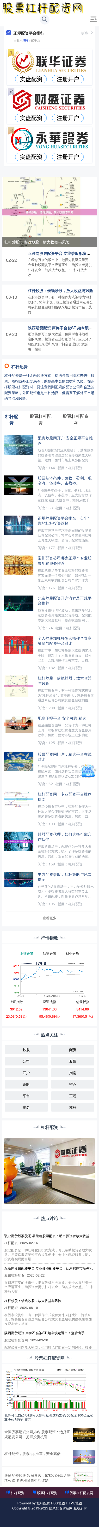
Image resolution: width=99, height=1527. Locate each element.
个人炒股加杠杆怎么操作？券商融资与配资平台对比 (65, 640)
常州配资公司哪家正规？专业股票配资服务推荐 (65, 560)
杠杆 (72, 1107)
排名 (26, 1107)
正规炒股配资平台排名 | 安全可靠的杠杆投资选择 (64, 520)
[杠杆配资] (43, 8)
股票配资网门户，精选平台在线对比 (65, 756)
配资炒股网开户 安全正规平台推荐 (65, 440)
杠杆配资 (17, 1492)
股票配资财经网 (61, 1508)
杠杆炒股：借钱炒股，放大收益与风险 (37, 242)
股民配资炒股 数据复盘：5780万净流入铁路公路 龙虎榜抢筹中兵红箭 (37, 1478)
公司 (26, 1061)
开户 (26, 1072)
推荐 (72, 1084)
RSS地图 (58, 1503)
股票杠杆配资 (47, 1492)
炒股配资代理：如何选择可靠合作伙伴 (65, 836)
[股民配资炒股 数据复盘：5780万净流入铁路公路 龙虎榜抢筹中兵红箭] (84, 1478)
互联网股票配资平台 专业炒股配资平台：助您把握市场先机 (48, 1268)
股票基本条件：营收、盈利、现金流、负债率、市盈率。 (65, 480)
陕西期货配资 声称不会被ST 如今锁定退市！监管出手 (44, 1332)
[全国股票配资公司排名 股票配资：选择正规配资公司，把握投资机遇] (84, 1435)
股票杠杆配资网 (81, 1492)
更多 (85, 33)
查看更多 (49, 917)
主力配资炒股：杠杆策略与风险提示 (65, 876)
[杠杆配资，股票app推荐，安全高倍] (84, 1457)
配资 (72, 1049)
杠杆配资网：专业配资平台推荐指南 (65, 796)
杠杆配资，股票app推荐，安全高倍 (32, 1453)
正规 (72, 1095)
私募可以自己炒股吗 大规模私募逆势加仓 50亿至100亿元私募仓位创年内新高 (48, 1417)
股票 (72, 1061)
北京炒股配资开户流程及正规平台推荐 (65, 600)
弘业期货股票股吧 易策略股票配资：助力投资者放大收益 (46, 1235)
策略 (26, 1084)
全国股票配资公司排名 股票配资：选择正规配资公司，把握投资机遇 (37, 1434)
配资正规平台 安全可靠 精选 (62, 718)
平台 (26, 1095)
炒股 (26, 1049)
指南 (72, 1072)
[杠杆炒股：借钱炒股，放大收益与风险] (49, 211)
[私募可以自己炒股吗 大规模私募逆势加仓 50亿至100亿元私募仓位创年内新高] (49, 1389)
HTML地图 (74, 1503)
